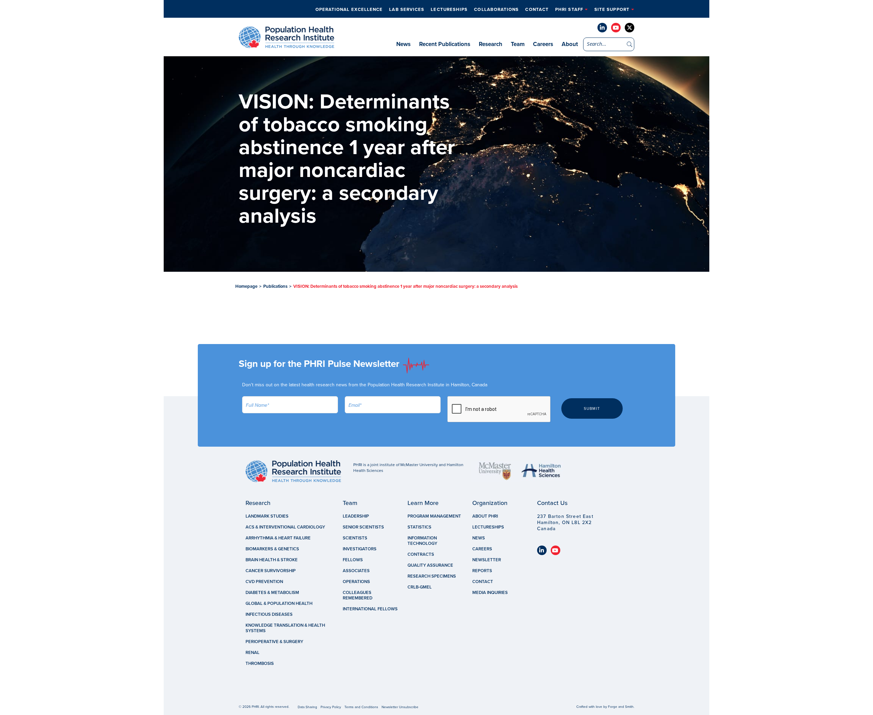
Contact (537, 9)
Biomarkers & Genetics (272, 549)
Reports (482, 571)
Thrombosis (260, 663)
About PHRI (485, 516)
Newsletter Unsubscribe (400, 707)
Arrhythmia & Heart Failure (278, 538)
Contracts (421, 554)
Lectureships (449, 9)
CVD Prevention (264, 581)
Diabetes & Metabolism (272, 592)
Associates (356, 571)
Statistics (419, 527)
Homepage (246, 286)
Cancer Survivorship (271, 571)
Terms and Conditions (361, 707)
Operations (356, 581)
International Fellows (370, 609)
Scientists (355, 538)
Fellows (353, 560)
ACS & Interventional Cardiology (285, 527)
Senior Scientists (363, 527)
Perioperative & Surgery (274, 641)
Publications (275, 286)
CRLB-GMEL (420, 587)
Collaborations (496, 9)
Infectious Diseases (269, 614)
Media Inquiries (490, 592)
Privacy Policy (331, 707)
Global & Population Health (279, 603)
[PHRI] (286, 44)
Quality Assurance (430, 565)
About (570, 44)
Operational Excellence (349, 9)
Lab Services (406, 9)
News (403, 44)
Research (490, 44)
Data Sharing (307, 707)
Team (517, 44)
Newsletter (486, 560)
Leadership (356, 516)
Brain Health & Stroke (272, 560)
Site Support (612, 9)
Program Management (434, 516)
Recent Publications (444, 44)
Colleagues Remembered (357, 595)
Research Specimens (432, 576)
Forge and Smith (621, 707)
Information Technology (422, 540)
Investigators (359, 549)
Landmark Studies (267, 516)
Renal (253, 652)
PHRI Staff (569, 9)
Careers (543, 44)
